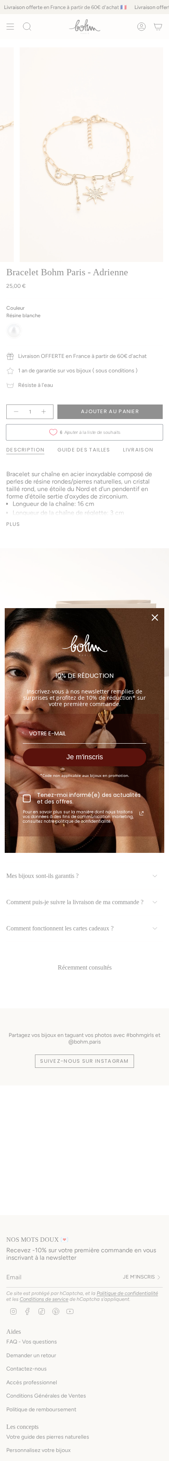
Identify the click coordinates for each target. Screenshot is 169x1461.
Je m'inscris (84, 757)
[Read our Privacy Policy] (141, 813)
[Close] (154, 617)
